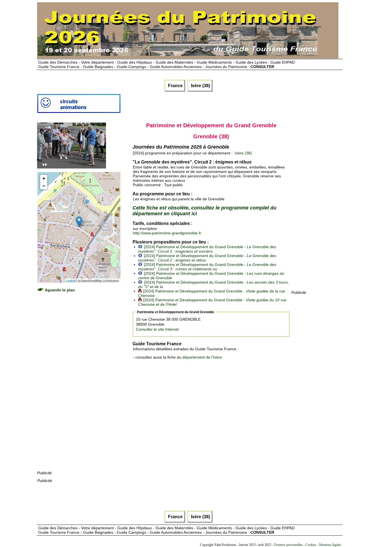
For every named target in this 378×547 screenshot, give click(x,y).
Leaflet (70, 280)
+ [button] (43, 178)
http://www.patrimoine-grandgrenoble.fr (167, 233)
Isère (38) (200, 85)
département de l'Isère (202, 357)
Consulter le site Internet (157, 329)
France (175, 85)
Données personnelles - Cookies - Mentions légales (307, 545)
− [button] (43, 186)
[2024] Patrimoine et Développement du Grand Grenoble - (207, 249)
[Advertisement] (78, 387)
